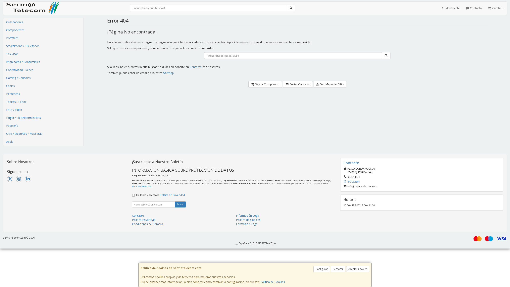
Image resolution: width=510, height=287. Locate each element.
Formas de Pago (247, 224)
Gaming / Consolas (18, 78)
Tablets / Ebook (16, 102)
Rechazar (338, 269)
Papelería (12, 126)
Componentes (15, 30)
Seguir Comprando (266, 84)
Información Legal (248, 215)
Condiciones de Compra (147, 224)
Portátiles (12, 38)
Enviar (180, 204)
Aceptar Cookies (357, 269)
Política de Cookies (272, 282)
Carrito (496, 8)
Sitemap (168, 73)
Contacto (475, 8)
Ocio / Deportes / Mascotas (24, 134)
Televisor (12, 54)
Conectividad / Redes (19, 70)
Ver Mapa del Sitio (332, 84)
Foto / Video (14, 110)
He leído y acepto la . (160, 195)
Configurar (322, 269)
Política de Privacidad (141, 186)
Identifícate (452, 8)
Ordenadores (14, 22)
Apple (9, 142)
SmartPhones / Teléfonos (22, 46)
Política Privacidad (143, 220)
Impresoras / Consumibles (23, 62)
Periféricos (13, 94)
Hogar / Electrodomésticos (23, 118)
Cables (10, 86)
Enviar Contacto (299, 84)
